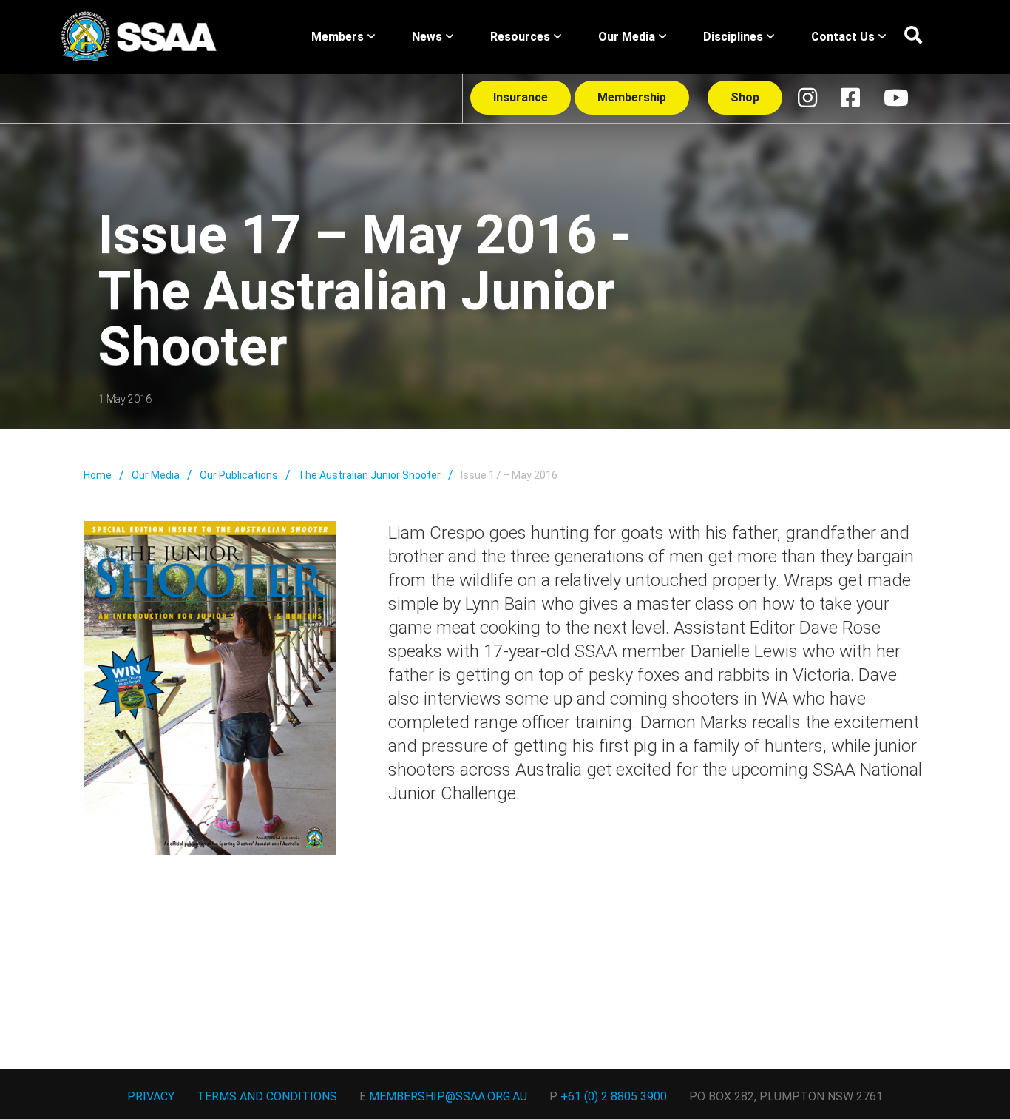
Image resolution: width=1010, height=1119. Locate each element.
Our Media (626, 37)
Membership (631, 97)
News (427, 37)
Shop (745, 97)
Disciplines (733, 37)
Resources (520, 37)
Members (337, 37)
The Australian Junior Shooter (369, 475)
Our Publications (239, 475)
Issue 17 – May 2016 (509, 475)
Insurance (520, 97)
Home (98, 475)
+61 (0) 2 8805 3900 (613, 1096)
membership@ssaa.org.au (448, 1096)
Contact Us (843, 37)
